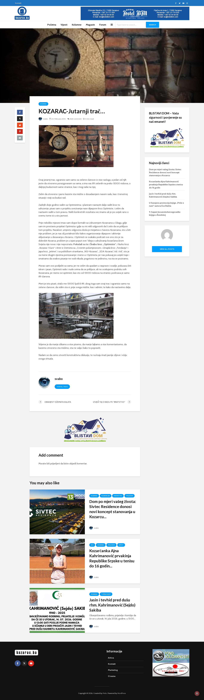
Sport (121, 545)
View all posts (62, 387)
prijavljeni (55, 463)
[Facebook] (18, 663)
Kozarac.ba (105, 496)
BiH (92, 545)
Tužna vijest (106, 594)
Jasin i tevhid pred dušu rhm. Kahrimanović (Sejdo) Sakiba (112, 605)
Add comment (76, 119)
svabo (45, 119)
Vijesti (64, 24)
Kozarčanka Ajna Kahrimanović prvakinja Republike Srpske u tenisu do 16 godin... (111, 558)
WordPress (121, 693)
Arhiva (111, 657)
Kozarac (43, 104)
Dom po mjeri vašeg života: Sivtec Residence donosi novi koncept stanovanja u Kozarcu (165, 172)
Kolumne (76, 24)
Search (152, 25)
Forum (102, 24)
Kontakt (18, 3)
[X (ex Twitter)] (24, 663)
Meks (105, 693)
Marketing (118, 496)
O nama (111, 676)
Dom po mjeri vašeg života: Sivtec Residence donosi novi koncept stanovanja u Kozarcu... (112, 509)
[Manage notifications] (197, 693)
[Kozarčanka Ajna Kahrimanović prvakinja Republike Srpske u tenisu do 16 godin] (57, 560)
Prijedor (129, 496)
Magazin (90, 24)
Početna (51, 24)
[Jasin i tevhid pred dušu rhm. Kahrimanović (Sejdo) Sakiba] (57, 610)
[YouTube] (31, 663)
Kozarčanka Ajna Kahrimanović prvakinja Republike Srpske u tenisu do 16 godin (166, 184)
